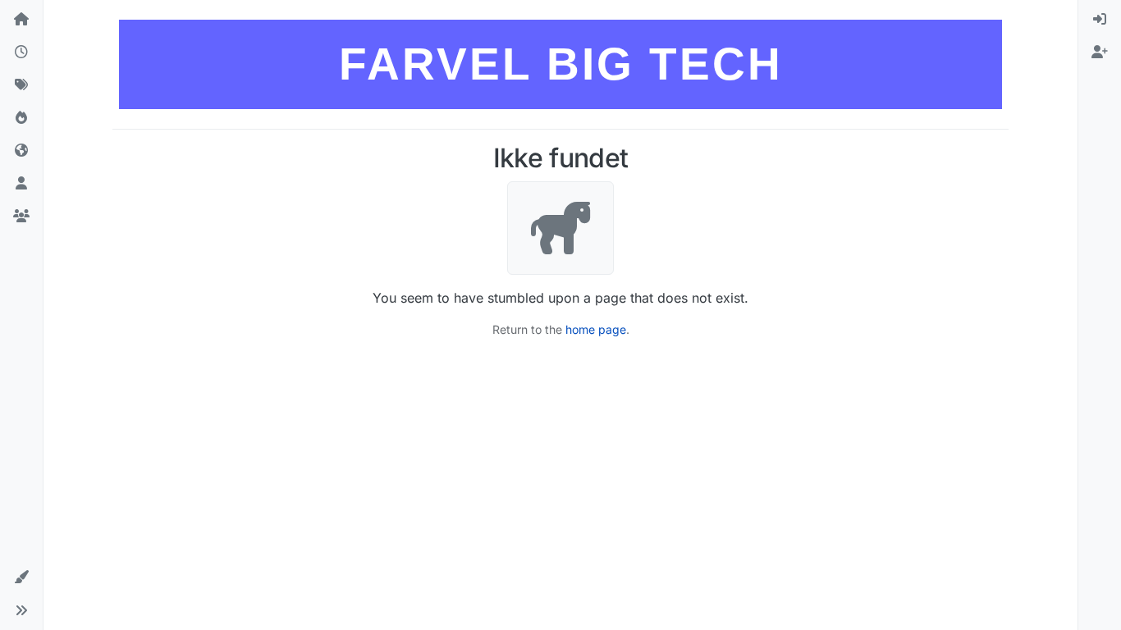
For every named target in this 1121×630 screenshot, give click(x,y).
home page (595, 329)
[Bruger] (21, 184)
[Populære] (21, 118)
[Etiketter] (21, 85)
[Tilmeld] (1099, 52)
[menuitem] (1099, 20)
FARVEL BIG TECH (561, 64)
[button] (21, 577)
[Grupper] (21, 216)
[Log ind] (1099, 20)
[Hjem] (21, 20)
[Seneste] (21, 52)
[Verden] (21, 151)
